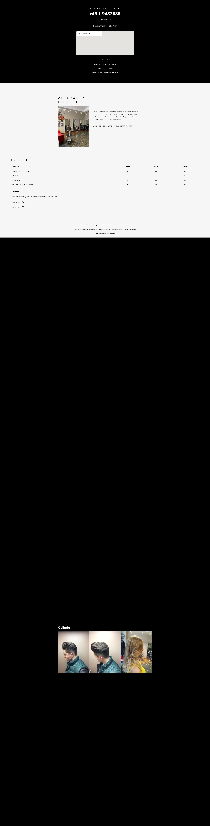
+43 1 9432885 (105, 13)
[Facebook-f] (102, 60)
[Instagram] (107, 60)
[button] (105, 19)
